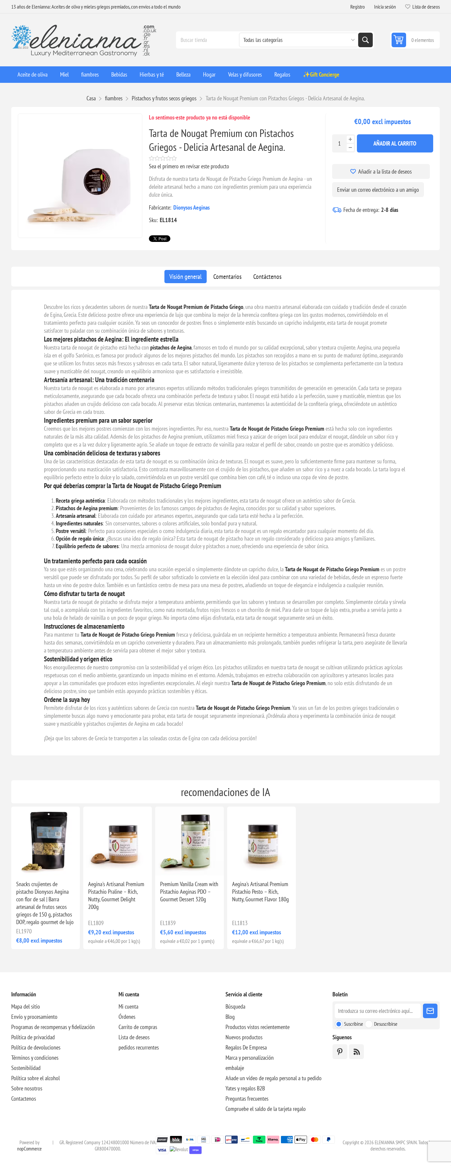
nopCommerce (29, 1149)
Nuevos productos (244, 1037)
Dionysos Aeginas (191, 207)
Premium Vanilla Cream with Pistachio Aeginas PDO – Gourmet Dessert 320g (189, 891)
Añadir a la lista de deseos (385, 171)
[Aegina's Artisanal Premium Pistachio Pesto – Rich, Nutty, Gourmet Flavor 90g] (261, 841)
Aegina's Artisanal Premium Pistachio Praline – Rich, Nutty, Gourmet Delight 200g (116, 895)
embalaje (235, 1068)
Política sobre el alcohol (35, 1078)
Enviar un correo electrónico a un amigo (378, 189)
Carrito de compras (138, 1027)
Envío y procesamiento (34, 1016)
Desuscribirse (386, 1023)
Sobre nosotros (26, 1088)
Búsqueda (365, 40)
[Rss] (356, 1051)
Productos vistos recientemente (258, 1027)
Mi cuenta (128, 1006)
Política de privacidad (33, 1037)
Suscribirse (353, 1023)
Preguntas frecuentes (247, 1098)
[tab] (185, 276)
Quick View (28, 864)
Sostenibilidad (26, 1068)
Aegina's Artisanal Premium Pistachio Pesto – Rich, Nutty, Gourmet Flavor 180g (260, 891)
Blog (230, 1016)
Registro (357, 6)
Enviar (430, 1011)
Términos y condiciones (34, 1057)
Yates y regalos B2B (245, 1088)
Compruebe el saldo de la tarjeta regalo (266, 1109)
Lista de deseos (134, 1037)
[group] (189, 841)
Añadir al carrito (394, 143)
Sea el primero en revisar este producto (189, 166)
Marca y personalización (250, 1057)
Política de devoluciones (35, 1047)
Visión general (185, 276)
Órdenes (127, 1016)
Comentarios (227, 276)
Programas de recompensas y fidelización (53, 1027)
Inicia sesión (385, 6)
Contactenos (23, 1098)
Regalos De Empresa (246, 1047)
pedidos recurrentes (139, 1047)
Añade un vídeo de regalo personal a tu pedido (274, 1078)
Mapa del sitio (25, 1006)
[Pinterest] (339, 1051)
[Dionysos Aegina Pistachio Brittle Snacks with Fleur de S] (45, 841)
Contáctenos (267, 276)
